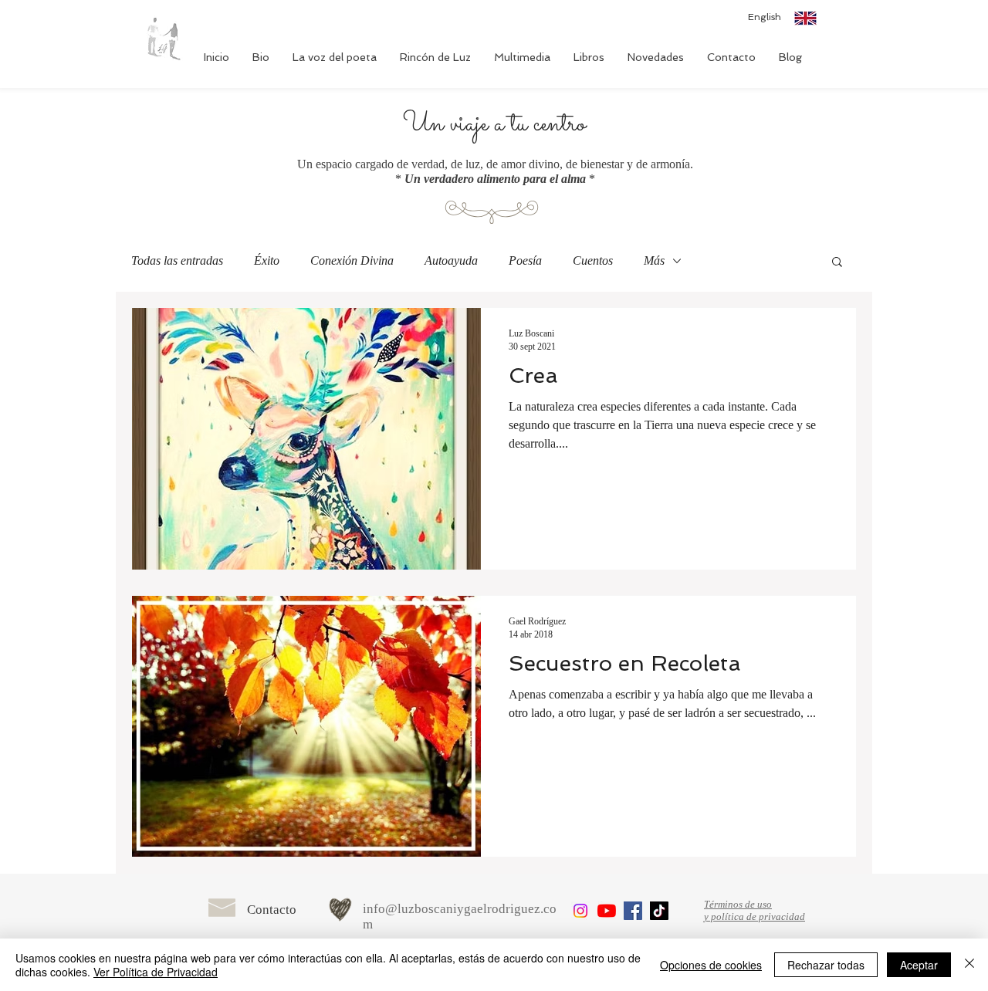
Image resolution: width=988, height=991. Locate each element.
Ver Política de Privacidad (155, 971)
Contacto (271, 909)
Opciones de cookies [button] (711, 964)
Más (654, 260)
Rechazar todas (825, 964)
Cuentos (593, 260)
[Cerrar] (969, 965)
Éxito (266, 260)
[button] (837, 263)
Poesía (525, 260)
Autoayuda (451, 260)
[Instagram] (580, 910)
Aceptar (919, 964)
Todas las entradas (177, 260)
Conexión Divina (352, 260)
